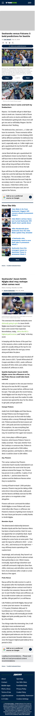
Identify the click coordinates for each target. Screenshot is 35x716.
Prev (7, 78)
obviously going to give (10, 323)
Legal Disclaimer (7, 695)
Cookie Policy (21, 692)
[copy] (12, 43)
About (3, 679)
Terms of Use (6, 692)
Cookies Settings (22, 699)
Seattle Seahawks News (14, 265)
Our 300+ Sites (21, 682)
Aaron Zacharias (9, 290)
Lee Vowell (7, 39)
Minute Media (10, 703)
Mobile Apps (5, 685)
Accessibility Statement (24, 695)
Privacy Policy (21, 689)
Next (28, 78)
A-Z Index (4, 699)
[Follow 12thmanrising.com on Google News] (30, 197)
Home (3, 265)
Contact (4, 682)
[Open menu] (3, 3)
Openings (19, 679)
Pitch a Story (5, 689)
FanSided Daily (21, 685)
